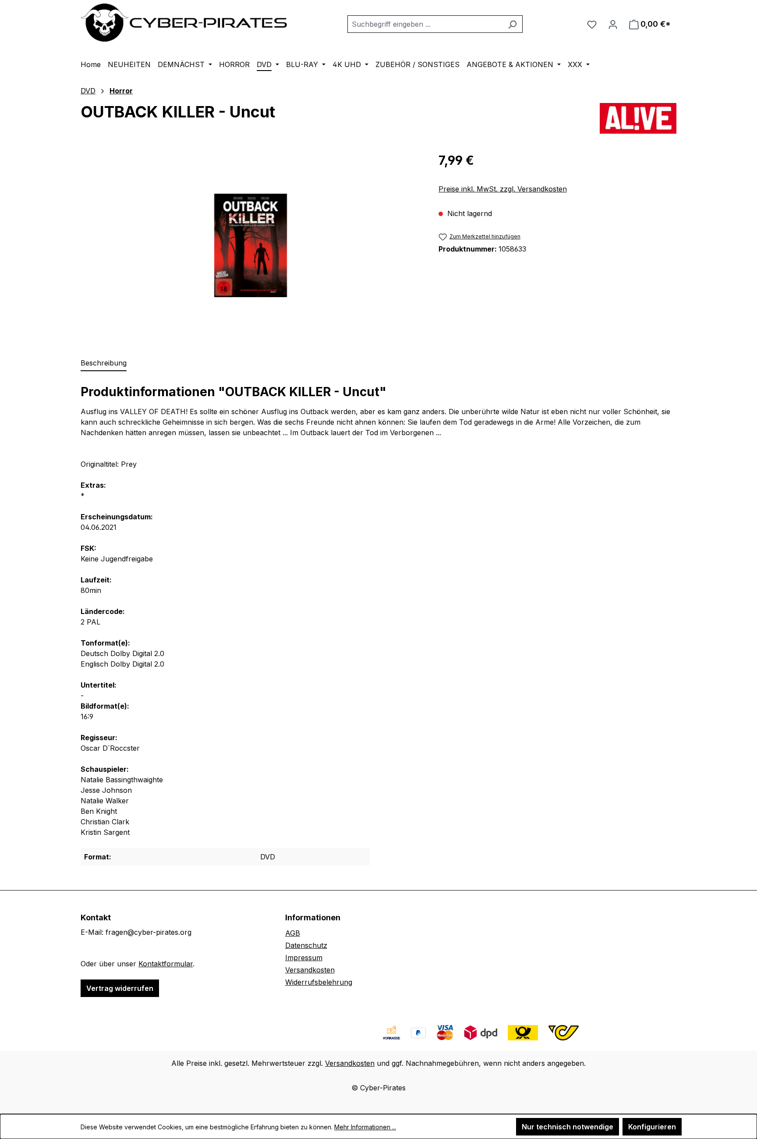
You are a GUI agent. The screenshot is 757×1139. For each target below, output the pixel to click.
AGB (292, 933)
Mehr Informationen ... (365, 1127)
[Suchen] (512, 24)
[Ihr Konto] (612, 24)
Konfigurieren (652, 1126)
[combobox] (424, 24)
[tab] (104, 363)
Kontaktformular (165, 963)
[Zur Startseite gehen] (184, 23)
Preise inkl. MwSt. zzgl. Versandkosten (503, 189)
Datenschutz (306, 945)
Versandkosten (310, 969)
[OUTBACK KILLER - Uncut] (250, 245)
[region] (251, 245)
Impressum (303, 957)
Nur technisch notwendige (567, 1126)
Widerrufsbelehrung (318, 982)
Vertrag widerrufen (119, 988)
